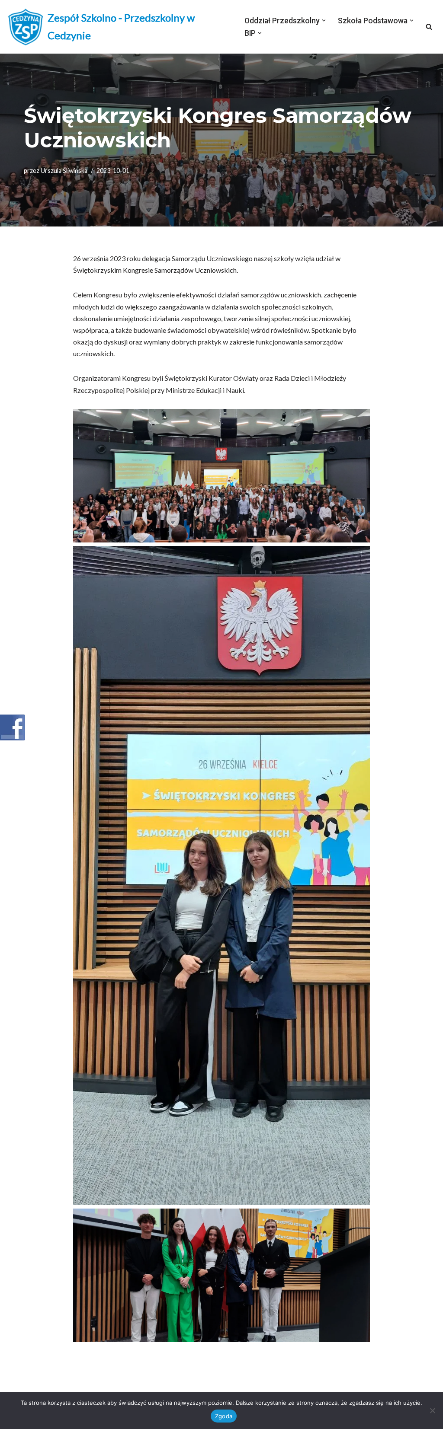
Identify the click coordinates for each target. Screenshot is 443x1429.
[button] (324, 20)
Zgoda (223, 1416)
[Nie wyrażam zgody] (432, 1410)
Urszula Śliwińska (64, 170)
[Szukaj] (429, 26)
